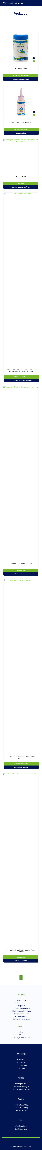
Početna (22, 1060)
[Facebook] (38, 1)
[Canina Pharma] (12, 3)
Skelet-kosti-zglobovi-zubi (21, 1011)
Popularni (21, 1006)
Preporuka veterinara (22, 1008)
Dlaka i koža (21, 1000)
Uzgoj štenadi (22, 1016)
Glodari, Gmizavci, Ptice (22, 1038)
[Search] (33, 1)
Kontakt (22, 1068)
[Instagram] (38, 4)
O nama (22, 1062)
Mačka (21, 1035)
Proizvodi (23, 1065)
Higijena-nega (22, 1003)
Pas (21, 1032)
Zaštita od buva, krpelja (21, 1019)
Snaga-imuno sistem (21, 1014)
